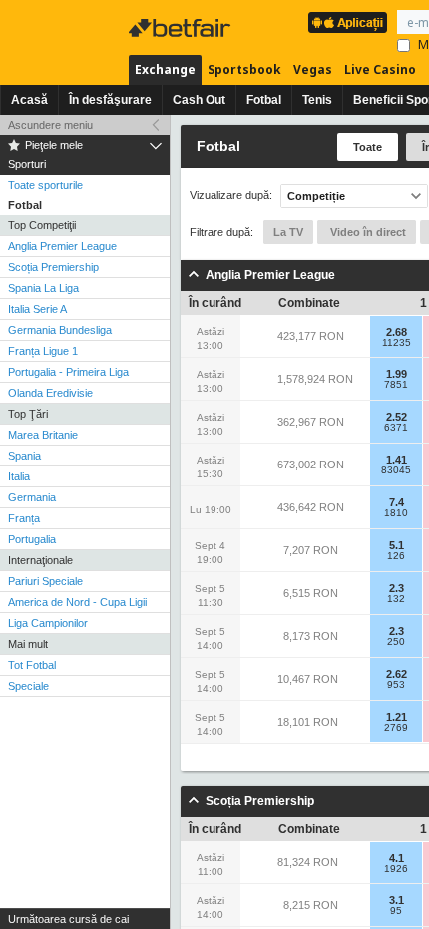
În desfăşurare (110, 100)
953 (396, 685)
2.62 (396, 674)
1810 (396, 513)
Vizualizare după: (231, 195)
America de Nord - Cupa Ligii (77, 602)
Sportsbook (244, 69)
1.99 (396, 374)
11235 (396, 343)
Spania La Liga (43, 288)
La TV (288, 232)
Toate (367, 147)
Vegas (312, 69)
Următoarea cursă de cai (68, 919)
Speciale (28, 686)
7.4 (396, 502)
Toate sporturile (45, 185)
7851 (396, 385)
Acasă (29, 100)
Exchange (165, 69)
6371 (396, 428)
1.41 (396, 459)
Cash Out (199, 100)
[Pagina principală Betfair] (181, 28)
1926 (396, 869)
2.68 (396, 332)
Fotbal (263, 100)
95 (396, 911)
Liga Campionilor (48, 623)
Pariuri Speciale (45, 581)
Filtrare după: (221, 232)
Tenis (317, 100)
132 (396, 599)
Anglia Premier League (62, 246)
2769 (396, 728)
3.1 (396, 900)
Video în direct (366, 232)
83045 (396, 470)
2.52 (396, 417)
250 (396, 642)
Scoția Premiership (53, 267)
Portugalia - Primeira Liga (68, 372)
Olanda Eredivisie (50, 393)
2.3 (396, 588)
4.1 (396, 858)
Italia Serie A (37, 309)
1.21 (396, 717)
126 (396, 556)
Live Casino (380, 69)
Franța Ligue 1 (43, 351)
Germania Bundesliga (60, 330)
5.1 (396, 545)
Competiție (316, 196)
